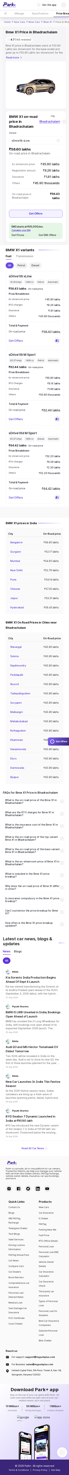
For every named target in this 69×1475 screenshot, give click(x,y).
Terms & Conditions (19, 1470)
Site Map (55, 1470)
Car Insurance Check (46, 1283)
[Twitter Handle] (28, 1188)
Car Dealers (14, 1271)
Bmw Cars (34, 22)
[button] (57, 341)
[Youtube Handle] (47, 1188)
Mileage (19, 13)
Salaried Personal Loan (48, 1332)
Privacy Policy (40, 1470)
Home (7, 22)
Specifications (40, 13)
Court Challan (15, 1323)
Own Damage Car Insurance (17, 1310)
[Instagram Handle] (9, 1188)
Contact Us (14, 1207)
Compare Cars (16, 1266)
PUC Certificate (16, 1318)
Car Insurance (46, 1213)
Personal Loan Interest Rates (16, 1295)
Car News (13, 1260)
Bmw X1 (48, 22)
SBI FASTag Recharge (14, 1220)
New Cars (19, 22)
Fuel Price (44, 1235)
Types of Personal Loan (48, 1303)
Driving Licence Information (16, 1247)
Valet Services (16, 1239)
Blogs (11, 1213)
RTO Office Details (48, 1241)
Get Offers (35, 213)
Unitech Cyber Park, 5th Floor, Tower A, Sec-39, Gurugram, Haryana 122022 (37, 1372)
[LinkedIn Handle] (37, 1188)
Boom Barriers (16, 1277)
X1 (5, 13)
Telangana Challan (17, 1228)
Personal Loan (46, 1246)
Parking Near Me (47, 1229)
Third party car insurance (46, 1293)
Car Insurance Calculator (46, 1273)
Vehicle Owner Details (46, 1264)
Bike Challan (45, 1340)
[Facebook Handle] (18, 1188)
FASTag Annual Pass (18, 1255)
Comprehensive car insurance (18, 1285)
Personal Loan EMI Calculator (48, 1254)
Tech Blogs (14, 1234)
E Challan (43, 1218)
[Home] (9, 4)
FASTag (42, 1224)
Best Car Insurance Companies (49, 1323)
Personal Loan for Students (48, 1313)
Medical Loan (15, 1302)
